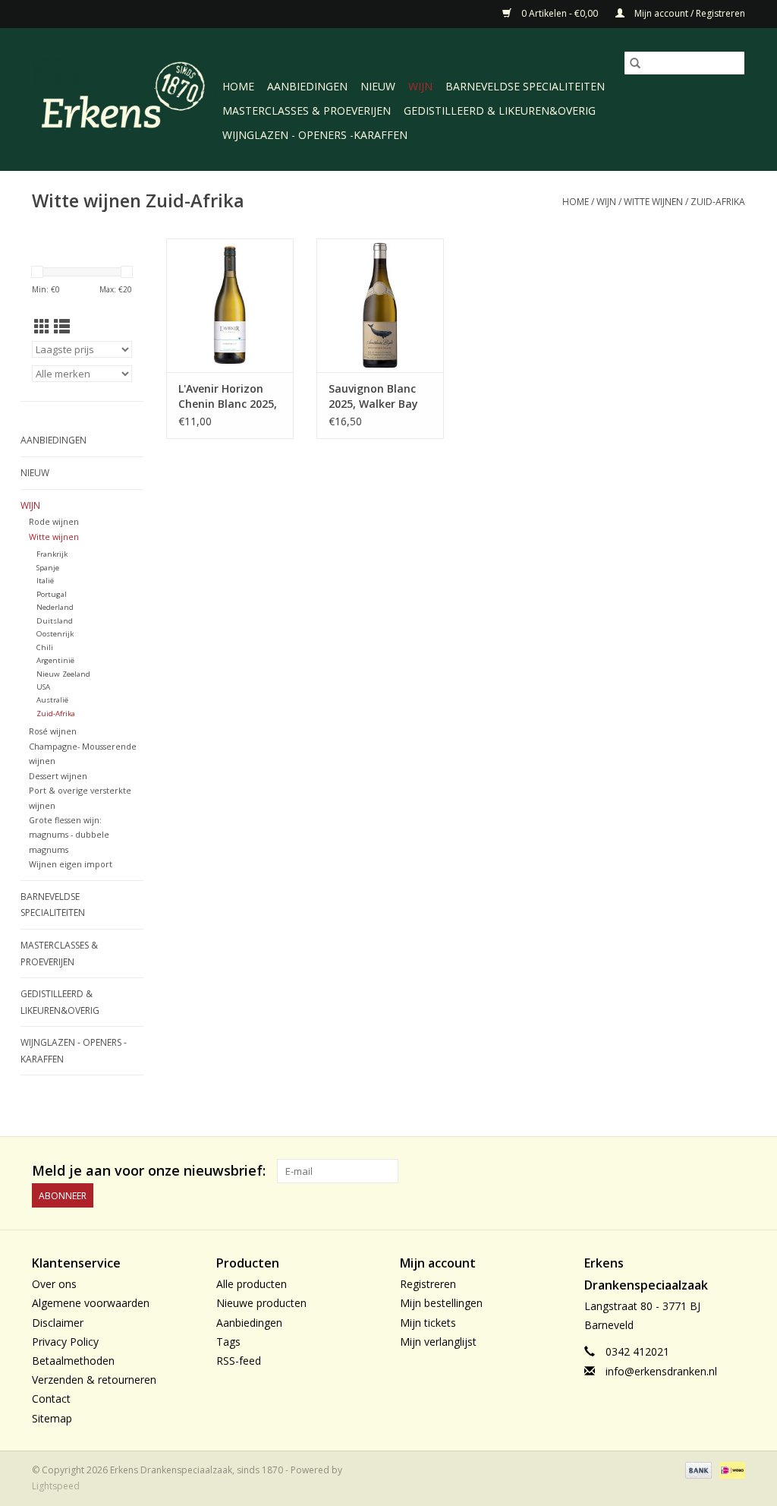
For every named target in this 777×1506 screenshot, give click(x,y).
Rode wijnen (54, 521)
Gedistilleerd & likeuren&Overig (500, 110)
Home (238, 86)
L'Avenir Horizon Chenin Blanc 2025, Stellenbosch (227, 396)
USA (43, 687)
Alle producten (251, 1284)
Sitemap (52, 1418)
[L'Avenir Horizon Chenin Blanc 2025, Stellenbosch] (230, 304)
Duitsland (54, 621)
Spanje (47, 568)
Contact (51, 1398)
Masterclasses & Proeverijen (306, 110)
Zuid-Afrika (717, 201)
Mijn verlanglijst (438, 1341)
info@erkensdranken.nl (661, 1371)
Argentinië (55, 660)
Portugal (51, 594)
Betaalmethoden (73, 1360)
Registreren (428, 1284)
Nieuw (377, 86)
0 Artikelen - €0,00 (559, 13)
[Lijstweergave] (62, 326)
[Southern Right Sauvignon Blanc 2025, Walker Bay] (380, 304)
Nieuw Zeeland (63, 674)
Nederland (55, 607)
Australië (52, 700)
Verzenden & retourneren (94, 1379)
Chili (44, 647)
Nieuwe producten (261, 1303)
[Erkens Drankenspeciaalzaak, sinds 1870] (125, 97)
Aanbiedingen (307, 86)
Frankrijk (52, 554)
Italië (45, 581)
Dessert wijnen (58, 775)
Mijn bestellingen (441, 1303)
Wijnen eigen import (70, 864)
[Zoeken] (635, 63)
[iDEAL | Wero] (729, 1469)
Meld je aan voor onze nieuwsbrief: (149, 1171)
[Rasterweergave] (42, 326)
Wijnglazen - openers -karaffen (314, 135)
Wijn (420, 86)
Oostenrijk (55, 634)
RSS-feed (238, 1360)
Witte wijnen (653, 201)
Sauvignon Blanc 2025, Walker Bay (373, 396)
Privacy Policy (65, 1341)
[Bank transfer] (697, 1469)
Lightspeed (56, 1485)
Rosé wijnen (53, 731)
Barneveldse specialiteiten (525, 86)
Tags (228, 1341)
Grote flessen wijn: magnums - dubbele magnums (69, 834)
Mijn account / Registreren (688, 13)
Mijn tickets (428, 1322)
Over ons (54, 1284)
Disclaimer (57, 1322)
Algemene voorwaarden (90, 1303)
